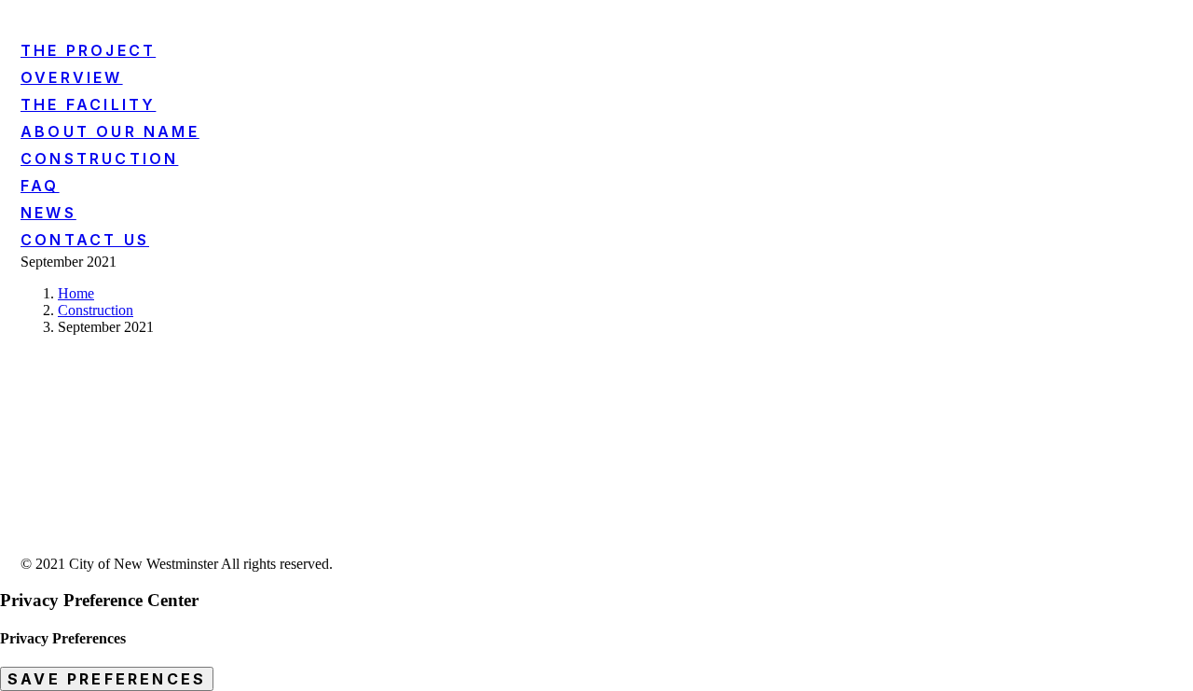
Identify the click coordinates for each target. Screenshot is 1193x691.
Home (76, 293)
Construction (95, 310)
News (48, 212)
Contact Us (85, 239)
